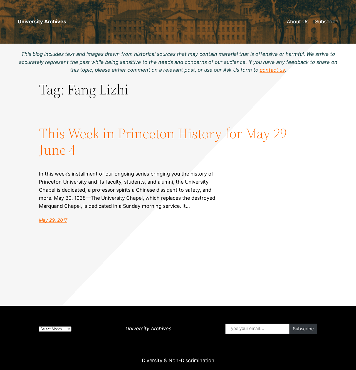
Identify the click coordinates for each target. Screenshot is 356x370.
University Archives (42, 21)
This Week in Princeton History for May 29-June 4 (165, 141)
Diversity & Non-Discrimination (178, 360)
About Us (297, 21)
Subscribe (326, 21)
